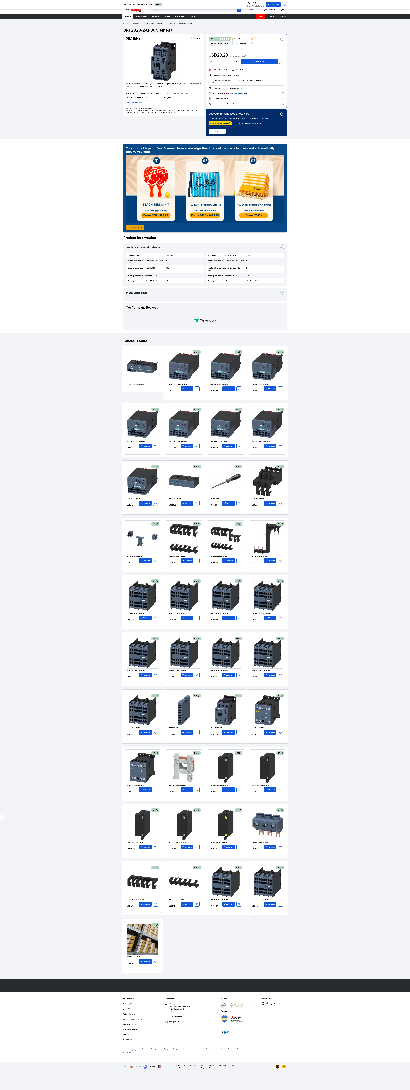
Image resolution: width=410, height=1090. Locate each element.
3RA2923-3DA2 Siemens (135, 900)
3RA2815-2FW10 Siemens (136, 499)
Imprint (204, 1068)
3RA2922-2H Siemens (134, 556)
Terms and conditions (197, 1065)
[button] (282, 41)
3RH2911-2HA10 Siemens (136, 670)
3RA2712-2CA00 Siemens (135, 384)
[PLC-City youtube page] (275, 1003)
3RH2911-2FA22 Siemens (135, 613)
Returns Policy (128, 1034)
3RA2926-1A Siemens (259, 556)
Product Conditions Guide (133, 1019)
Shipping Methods (130, 1004)
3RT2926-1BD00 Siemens (219, 785)
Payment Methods (130, 1029)
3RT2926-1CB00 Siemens (135, 842)
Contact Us (127, 1040)
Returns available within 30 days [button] (224, 104)
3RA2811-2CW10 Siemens (178, 384)
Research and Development (219, 1068)
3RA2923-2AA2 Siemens (177, 556)
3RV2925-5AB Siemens (260, 842)
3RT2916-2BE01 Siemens (260, 728)
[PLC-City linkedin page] (271, 1003)
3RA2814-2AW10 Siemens (178, 441)
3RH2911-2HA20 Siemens (219, 670)
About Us (126, 1009)
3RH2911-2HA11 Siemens (177, 670)
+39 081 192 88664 (175, 1016)
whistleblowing (193, 1068)
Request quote (217, 131)
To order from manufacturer (243, 43)
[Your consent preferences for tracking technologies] (2, 817)
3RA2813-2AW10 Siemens (261, 384)
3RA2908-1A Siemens (217, 499)
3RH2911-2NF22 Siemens (219, 900)
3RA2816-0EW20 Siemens (178, 499)
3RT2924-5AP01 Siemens (177, 785)
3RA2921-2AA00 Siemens (260, 499)
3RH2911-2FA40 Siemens (177, 613)
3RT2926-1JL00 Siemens (218, 842)
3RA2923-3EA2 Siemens (177, 900)
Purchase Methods (130, 1024)
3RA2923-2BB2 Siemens (218, 556)
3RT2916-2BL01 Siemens (135, 785)
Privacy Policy (181, 1065)
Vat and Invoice (129, 1014)
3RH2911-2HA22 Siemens (261, 670)
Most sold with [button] (136, 293)
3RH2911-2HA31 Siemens (136, 728)
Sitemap (211, 1065)
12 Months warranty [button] (220, 98)
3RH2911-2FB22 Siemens (219, 613)
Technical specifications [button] (143, 247)
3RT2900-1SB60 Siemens (135, 957)
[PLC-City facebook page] (267, 1003)
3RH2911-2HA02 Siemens (261, 613)
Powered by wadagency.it (130, 1052)
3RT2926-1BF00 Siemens (260, 785)
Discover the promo (135, 227)
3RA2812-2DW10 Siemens (219, 384)
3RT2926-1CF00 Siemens (177, 842)
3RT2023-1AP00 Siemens (219, 728)
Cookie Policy (221, 1065)
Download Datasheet (134, 102)
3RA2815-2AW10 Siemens (261, 441)
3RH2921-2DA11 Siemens (177, 728)
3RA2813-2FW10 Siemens (136, 441)
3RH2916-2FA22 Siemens (260, 900)
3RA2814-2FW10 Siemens (219, 441)
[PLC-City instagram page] (263, 1003)
